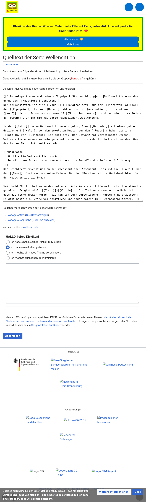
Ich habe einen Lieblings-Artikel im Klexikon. (36, 242)
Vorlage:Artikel (16, 215)
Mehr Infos (73, 44)
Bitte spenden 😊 (73, 39)
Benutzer (76, 78)
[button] (114, 492)
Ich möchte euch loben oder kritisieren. (33, 258)
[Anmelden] (129, 7)
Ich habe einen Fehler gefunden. (29, 247)
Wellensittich (12, 64)
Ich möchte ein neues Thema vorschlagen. (36, 252)
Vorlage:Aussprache (19, 220)
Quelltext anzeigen (37, 215)
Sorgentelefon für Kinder (46, 325)
